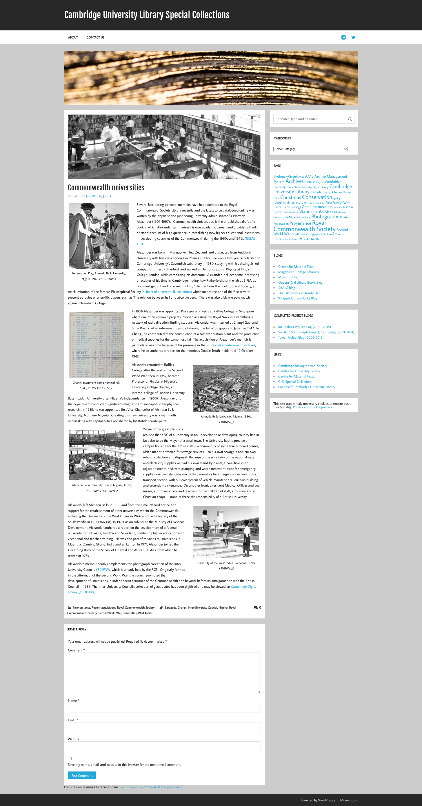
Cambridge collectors (286, 187)
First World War (337, 202)
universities (129, 613)
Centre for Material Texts (296, 266)
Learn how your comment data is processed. (151, 787)
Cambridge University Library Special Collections (146, 14)
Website (73, 739)
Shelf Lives (299, 234)
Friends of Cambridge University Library (306, 387)
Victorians (309, 238)
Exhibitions (319, 203)
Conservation (317, 197)
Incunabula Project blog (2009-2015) (304, 327)
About (73, 37)
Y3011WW (103, 569)
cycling (336, 198)
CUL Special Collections (295, 381)
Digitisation (284, 202)
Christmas (290, 197)
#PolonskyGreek (285, 176)
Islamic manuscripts (285, 212)
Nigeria (223, 607)
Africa (301, 176)
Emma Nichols (304, 203)
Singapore (315, 234)
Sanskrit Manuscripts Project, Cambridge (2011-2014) (316, 332)
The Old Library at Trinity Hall (299, 293)
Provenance (300, 223)
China (276, 198)
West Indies (145, 613)
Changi (182, 607)
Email (73, 720)
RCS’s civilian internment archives (230, 345)
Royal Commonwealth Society (136, 607)
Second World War (109, 613)
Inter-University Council (202, 607)
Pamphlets (304, 217)
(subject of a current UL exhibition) (167, 291)
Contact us (95, 37)
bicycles (320, 182)
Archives (295, 180)
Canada (316, 192)
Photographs (325, 216)
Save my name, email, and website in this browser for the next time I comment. (124, 764)
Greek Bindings (291, 207)
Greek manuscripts (317, 206)
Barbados (170, 607)
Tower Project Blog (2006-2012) (301, 337)
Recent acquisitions (104, 607)
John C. (108, 196)
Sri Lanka (329, 234)
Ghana (277, 207)
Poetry (344, 217)
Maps (329, 211)
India (349, 207)
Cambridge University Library (299, 371)
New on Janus (81, 607)
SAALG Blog (286, 287)
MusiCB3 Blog (288, 277)
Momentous (349, 800)
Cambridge (333, 181)
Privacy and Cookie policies (312, 407)
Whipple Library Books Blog (297, 298)
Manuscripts (311, 211)
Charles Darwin (342, 192)
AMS (309, 176)
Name (73, 700)
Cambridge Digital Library (314, 187)
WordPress (325, 800)
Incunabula (339, 207)
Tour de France (291, 239)
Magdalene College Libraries (298, 272)
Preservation (281, 223)
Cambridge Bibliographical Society (302, 365)
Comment (76, 650)
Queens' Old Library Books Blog (300, 282)
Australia (309, 182)
